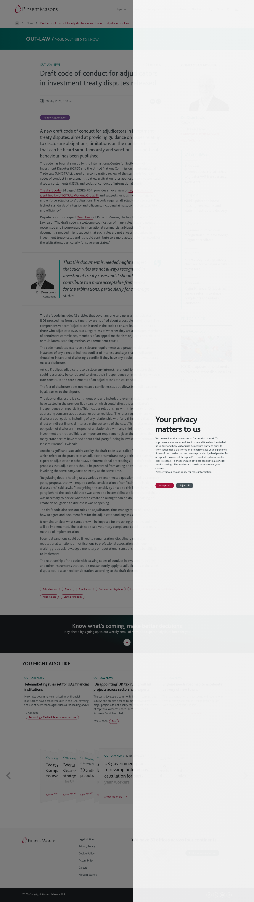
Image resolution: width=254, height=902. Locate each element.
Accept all (164, 485)
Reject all (184, 485)
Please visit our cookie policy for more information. (183, 472)
